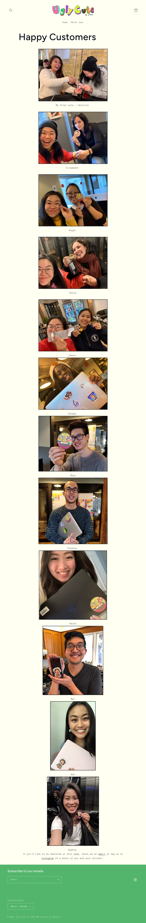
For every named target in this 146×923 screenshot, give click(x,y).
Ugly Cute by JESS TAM (27, 917)
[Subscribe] (58, 879)
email (101, 854)
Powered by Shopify (50, 917)
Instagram (47, 858)
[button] (11, 10)
